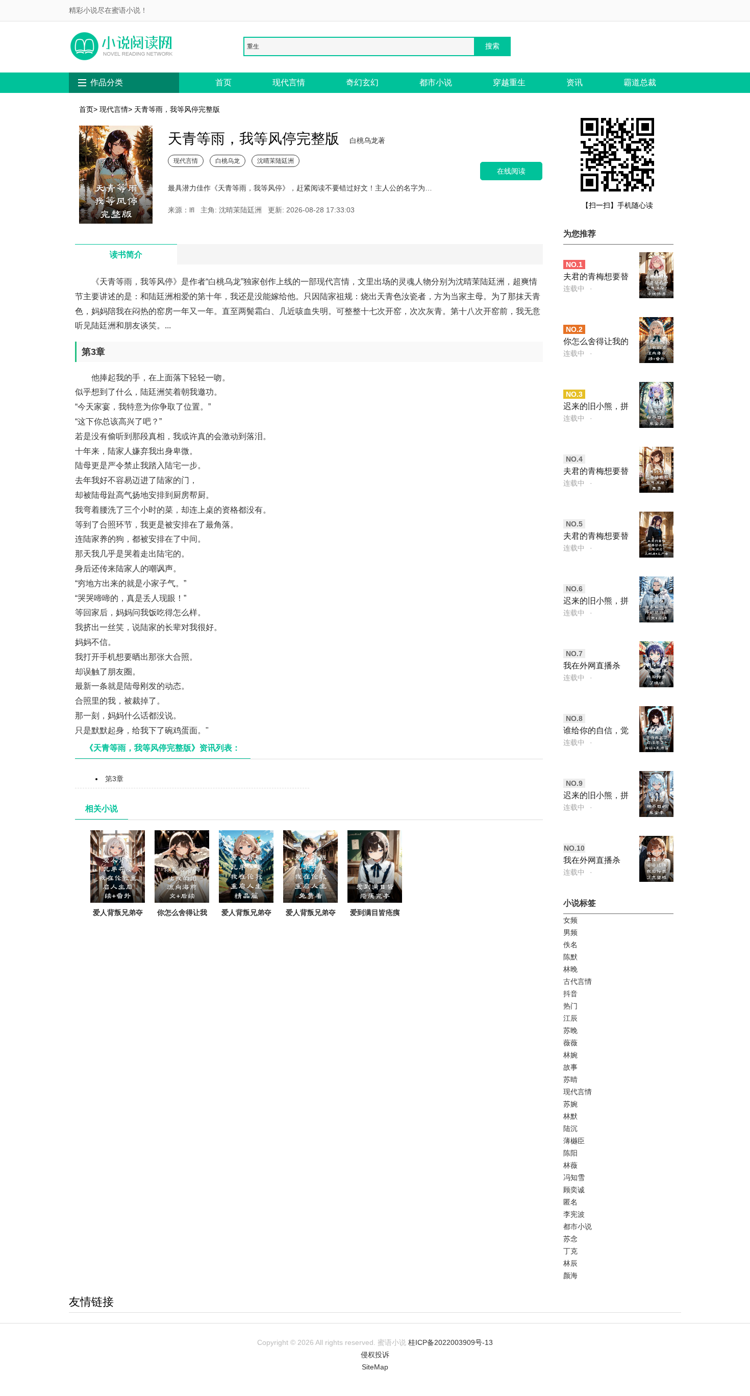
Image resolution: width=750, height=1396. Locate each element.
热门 (570, 1006)
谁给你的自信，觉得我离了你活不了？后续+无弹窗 (596, 731)
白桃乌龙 (227, 160)
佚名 (570, 945)
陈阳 (570, 1153)
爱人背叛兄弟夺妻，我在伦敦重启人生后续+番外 (118, 924)
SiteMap (375, 1367)
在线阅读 (511, 170)
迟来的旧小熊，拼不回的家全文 (596, 407)
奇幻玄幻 (362, 82)
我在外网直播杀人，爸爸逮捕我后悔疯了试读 (596, 666)
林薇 (570, 1165)
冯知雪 (574, 1177)
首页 (223, 82)
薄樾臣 (574, 1141)
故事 (570, 1067)
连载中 (574, 288)
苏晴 (570, 1079)
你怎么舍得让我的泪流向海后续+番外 (596, 342)
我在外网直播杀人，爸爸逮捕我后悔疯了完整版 (596, 861)
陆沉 (570, 1128)
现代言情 (288, 82)
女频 (570, 920)
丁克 (570, 1251)
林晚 (570, 969)
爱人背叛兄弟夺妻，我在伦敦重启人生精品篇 (246, 924)
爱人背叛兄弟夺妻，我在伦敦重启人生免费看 (311, 924)
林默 (570, 1116)
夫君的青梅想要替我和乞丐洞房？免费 (596, 472)
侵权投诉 (375, 1355)
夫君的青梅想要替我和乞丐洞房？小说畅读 (596, 277)
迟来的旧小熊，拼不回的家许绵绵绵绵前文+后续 (596, 601)
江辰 (570, 1018)
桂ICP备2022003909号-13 (450, 1342)
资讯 (574, 82)
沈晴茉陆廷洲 (275, 160)
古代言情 (577, 981)
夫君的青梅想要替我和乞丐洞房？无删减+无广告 (596, 537)
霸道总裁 (639, 82)
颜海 (570, 1275)
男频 (570, 932)
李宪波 (574, 1214)
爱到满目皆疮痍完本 (375, 918)
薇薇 (570, 1043)
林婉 (570, 1055)
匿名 (570, 1202)
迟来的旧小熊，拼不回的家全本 (596, 796)
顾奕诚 (574, 1190)
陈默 (570, 957)
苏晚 (570, 1030)
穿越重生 (509, 82)
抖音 (570, 994)
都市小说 (435, 82)
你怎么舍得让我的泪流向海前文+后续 (182, 924)
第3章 (114, 779)
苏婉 (570, 1104)
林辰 (570, 1263)
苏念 (570, 1239)
